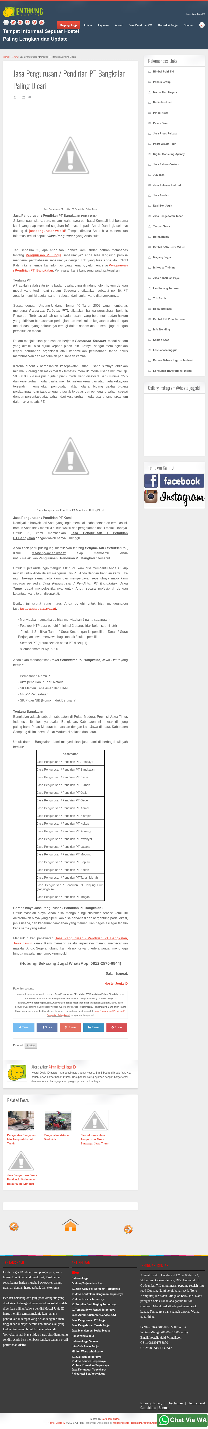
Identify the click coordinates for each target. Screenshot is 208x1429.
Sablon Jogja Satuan (85, 1341)
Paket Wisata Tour (83, 1335)
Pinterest (27, 22)
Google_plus (20, 22)
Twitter (13, 22)
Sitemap (189, 25)
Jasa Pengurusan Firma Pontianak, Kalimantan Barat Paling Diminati (22, 1179)
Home (6, 57)
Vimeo (34, 22)
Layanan (103, 25)
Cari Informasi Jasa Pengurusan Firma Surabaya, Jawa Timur (95, 1139)
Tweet (25, 1027)
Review (14, 57)
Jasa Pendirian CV (140, 25)
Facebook (6, 22)
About (118, 25)
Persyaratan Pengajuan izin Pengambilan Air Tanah (21, 1139)
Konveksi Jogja (168, 25)
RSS (42, 22)
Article (88, 25)
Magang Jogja (68, 25)
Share (48, 1027)
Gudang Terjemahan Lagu (88, 1283)
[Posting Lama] (127, 1243)
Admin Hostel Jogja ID (62, 1067)
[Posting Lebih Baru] (13, 1243)
